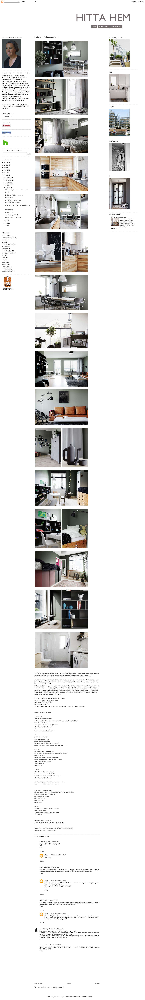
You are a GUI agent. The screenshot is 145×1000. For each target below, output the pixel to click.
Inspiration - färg (6, 251)
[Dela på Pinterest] (72, 828)
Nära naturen (9, 197)
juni (7, 223)
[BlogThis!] (66, 828)
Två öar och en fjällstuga (118, 217)
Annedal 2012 (9, 212)
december (9, 177)
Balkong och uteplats (8, 237)
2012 (5, 175)
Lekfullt (7, 192)
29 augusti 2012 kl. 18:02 (52, 867)
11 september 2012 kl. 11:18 (57, 929)
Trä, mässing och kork (11, 215)
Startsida (68, 983)
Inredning (5, 249)
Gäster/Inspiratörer (7, 244)
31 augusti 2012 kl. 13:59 (58, 880)
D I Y (3, 242)
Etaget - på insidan (124, 218)
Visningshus (5, 269)
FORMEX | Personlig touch (13, 200)
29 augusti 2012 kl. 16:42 (52, 841)
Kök (3, 255)
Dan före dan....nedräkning (13, 217)
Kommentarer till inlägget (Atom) (54, 987)
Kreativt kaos (9, 210)
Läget (3, 257)
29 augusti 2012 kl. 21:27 (50, 900)
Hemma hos (5, 246)
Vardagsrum (5, 266)
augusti (8, 188)
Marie (43, 828)
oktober (8, 182)
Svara (41, 848)
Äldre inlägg (96, 983)
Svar (43, 851)
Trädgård (4, 264)
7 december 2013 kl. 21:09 (53, 945)
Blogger (90, 997)
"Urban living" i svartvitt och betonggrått (16, 190)
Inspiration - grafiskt (7, 253)
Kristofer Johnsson (45, 820)
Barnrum (4, 240)
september (9, 185)
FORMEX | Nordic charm (12, 203)
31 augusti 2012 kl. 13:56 (58, 913)
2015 (5, 167)
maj (7, 225)
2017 (5, 162)
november (9, 180)
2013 (5, 173)
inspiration (103, 26)
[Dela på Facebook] (70, 828)
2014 (5, 170)
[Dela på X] (68, 828)
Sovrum (4, 262)
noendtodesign (44, 929)
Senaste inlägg (38, 983)
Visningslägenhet (7, 271)
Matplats (4, 260)
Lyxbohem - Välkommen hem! (14, 195)
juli (7, 220)
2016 (5, 165)
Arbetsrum (5, 235)
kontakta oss (116, 26)
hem (94, 26)
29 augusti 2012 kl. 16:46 (58, 855)
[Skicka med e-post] (64, 828)
